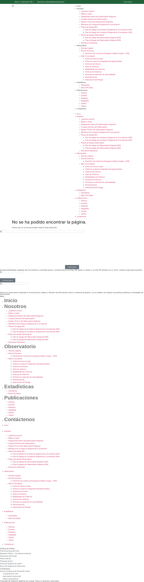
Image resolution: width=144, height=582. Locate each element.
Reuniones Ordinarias (89, 43)
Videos (83, 106)
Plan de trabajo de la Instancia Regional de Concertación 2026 (108, 32)
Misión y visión (86, 14)
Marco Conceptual (88, 56)
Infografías (85, 101)
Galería (83, 103)
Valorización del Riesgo (94, 80)
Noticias (84, 93)
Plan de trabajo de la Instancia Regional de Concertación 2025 (108, 30)
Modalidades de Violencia (95, 69)
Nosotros (80, 9)
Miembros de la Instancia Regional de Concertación (100, 24)
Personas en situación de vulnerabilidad (100, 74)
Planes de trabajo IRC (89, 27)
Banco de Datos (87, 88)
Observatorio (81, 45)
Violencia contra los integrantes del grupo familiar (103, 61)
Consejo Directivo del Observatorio (94, 19)
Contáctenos (81, 109)
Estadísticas (81, 82)
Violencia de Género (93, 64)
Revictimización (91, 77)
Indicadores (85, 85)
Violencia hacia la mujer (94, 59)
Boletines (84, 98)
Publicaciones (82, 90)
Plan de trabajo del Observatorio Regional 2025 (103, 38)
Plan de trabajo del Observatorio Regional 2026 (103, 40)
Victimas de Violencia (93, 72)
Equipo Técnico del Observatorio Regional (97, 22)
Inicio (79, 6)
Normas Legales (87, 48)
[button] (102, 111)
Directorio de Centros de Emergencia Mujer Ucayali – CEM (107, 53)
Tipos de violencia (92, 66)
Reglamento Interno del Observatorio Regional (98, 16)
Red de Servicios (87, 51)
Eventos (84, 95)
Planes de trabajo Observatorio (92, 35)
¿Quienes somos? (88, 11)
